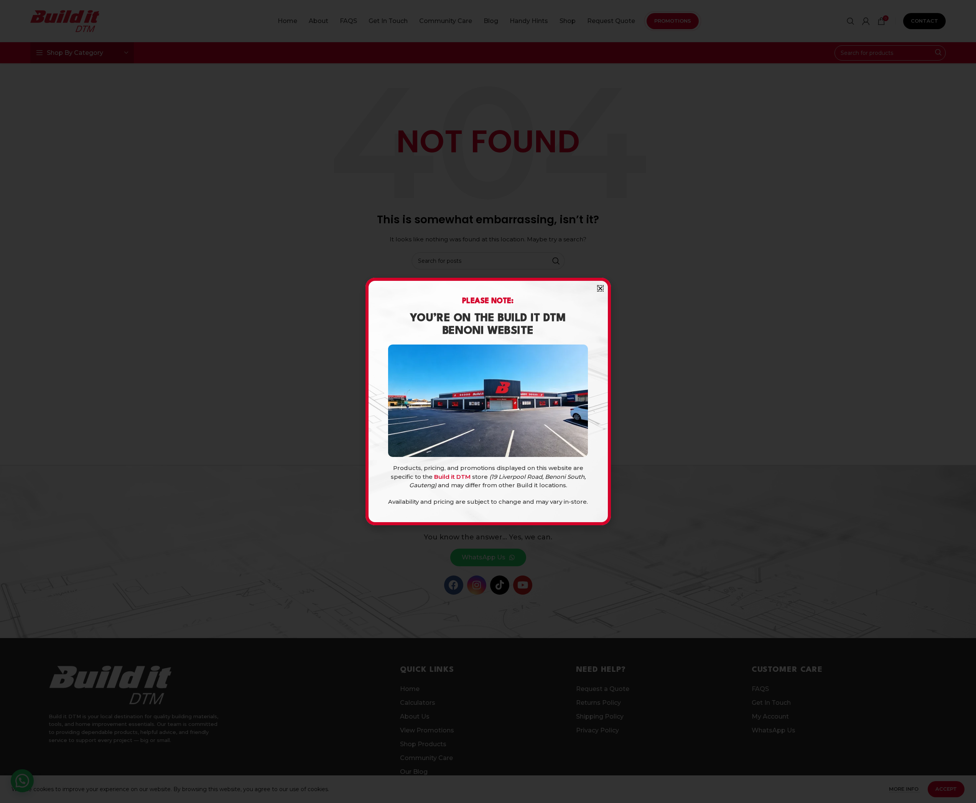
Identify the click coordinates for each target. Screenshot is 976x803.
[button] (600, 288)
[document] (488, 401)
